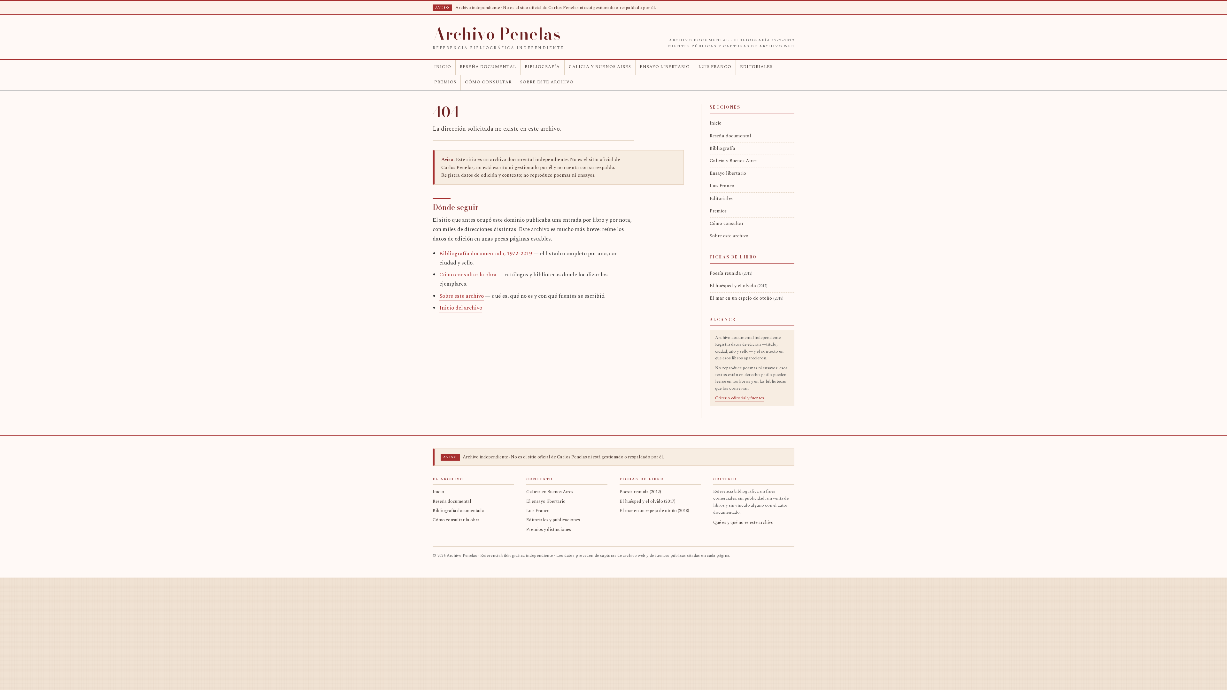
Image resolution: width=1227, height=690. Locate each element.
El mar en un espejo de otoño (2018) (654, 510)
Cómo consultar (488, 82)
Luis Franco (714, 67)
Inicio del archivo (460, 308)
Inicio (442, 67)
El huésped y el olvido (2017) (647, 501)
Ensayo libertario (665, 67)
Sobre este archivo (547, 82)
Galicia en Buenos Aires (549, 491)
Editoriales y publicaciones (553, 520)
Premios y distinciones (548, 529)
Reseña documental (488, 67)
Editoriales (756, 67)
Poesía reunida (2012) (640, 491)
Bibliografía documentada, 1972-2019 (485, 253)
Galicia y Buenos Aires (600, 67)
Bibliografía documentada (458, 510)
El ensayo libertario (546, 501)
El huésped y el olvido (739, 285)
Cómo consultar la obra (468, 275)
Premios (445, 82)
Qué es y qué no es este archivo (743, 522)
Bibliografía (542, 67)
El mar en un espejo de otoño (746, 298)
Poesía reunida (731, 273)
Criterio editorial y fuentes (739, 398)
